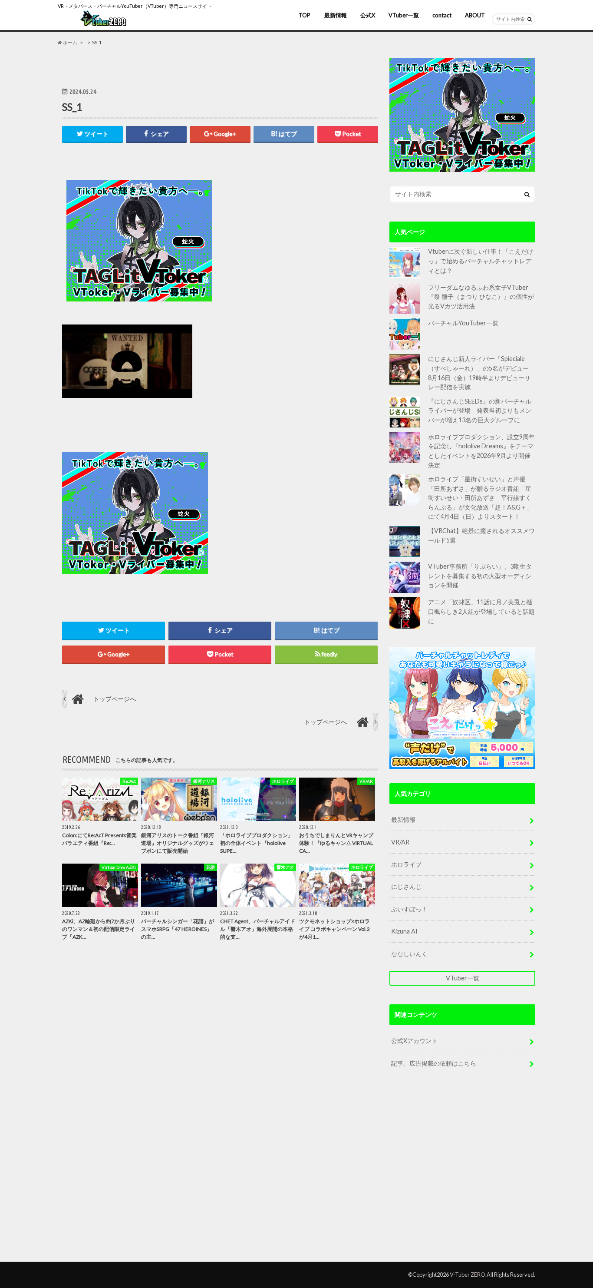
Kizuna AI (404, 931)
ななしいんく (409, 953)
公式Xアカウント (414, 1040)
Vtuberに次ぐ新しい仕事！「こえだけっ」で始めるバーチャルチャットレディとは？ (480, 261)
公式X (367, 15)
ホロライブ (406, 864)
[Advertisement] (297, 240)
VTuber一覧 (404, 15)
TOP (304, 15)
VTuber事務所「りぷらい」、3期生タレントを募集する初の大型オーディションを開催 (480, 576)
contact (441, 15)
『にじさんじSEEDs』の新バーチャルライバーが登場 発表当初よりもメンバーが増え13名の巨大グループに (479, 410)
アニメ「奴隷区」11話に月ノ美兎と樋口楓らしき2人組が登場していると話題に (481, 611)
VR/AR (400, 842)
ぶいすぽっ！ (409, 909)
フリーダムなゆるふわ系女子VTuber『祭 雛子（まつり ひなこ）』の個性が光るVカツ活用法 (481, 297)
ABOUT (475, 15)
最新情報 (335, 15)
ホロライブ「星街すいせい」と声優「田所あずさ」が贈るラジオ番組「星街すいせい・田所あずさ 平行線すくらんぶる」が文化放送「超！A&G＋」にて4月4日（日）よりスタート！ (480, 497)
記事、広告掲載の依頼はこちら (433, 1063)
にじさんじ (406, 886)
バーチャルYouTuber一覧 (463, 323)
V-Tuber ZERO (467, 1274)
